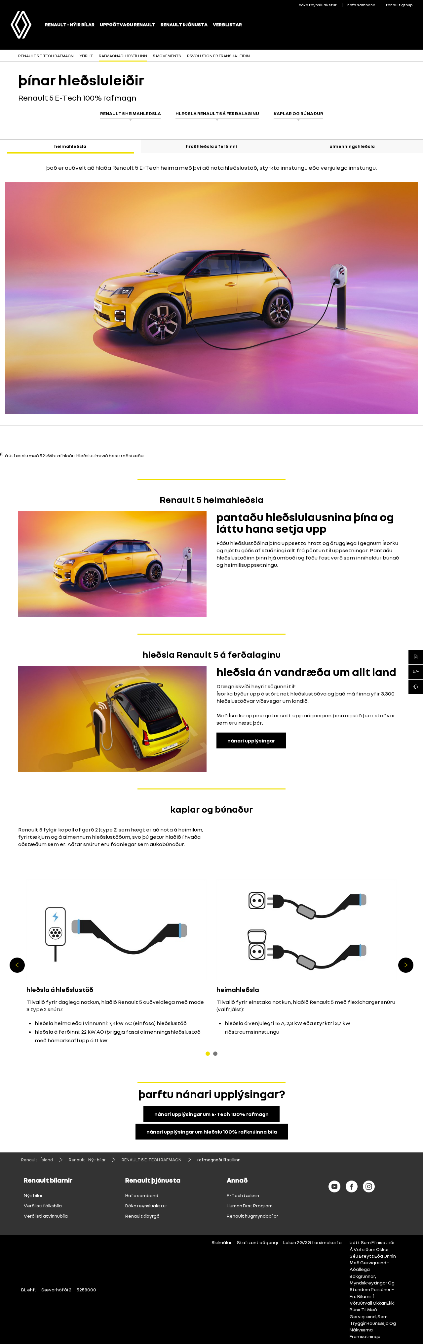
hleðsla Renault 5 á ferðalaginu (217, 113)
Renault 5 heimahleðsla (130, 113)
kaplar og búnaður (298, 113)
